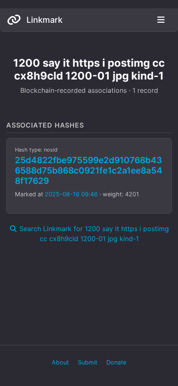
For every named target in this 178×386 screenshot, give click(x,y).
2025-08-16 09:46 (71, 194)
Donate (116, 362)
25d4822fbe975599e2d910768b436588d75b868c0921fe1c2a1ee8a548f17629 (88, 170)
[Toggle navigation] (160, 20)
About (60, 362)
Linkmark (43, 20)
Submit (87, 362)
